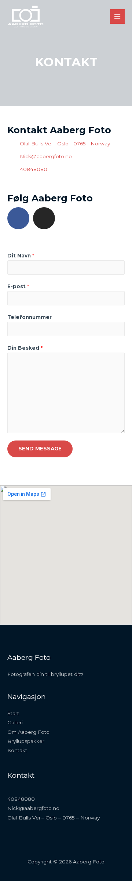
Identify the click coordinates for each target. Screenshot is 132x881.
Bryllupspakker (25, 741)
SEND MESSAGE (40, 448)
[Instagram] (44, 218)
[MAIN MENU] (117, 16)
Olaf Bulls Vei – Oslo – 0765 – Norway (53, 818)
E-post (18, 286)
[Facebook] (18, 218)
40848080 (21, 799)
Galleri (15, 722)
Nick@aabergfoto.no (33, 808)
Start (13, 713)
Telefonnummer (29, 317)
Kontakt (17, 750)
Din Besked (25, 348)
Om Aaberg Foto (28, 732)
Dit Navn (20, 256)
